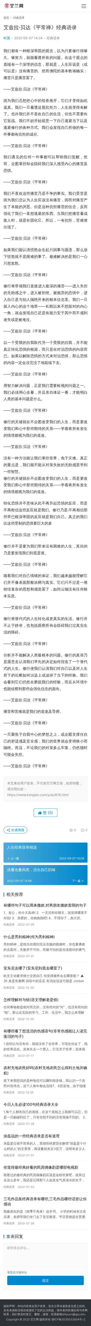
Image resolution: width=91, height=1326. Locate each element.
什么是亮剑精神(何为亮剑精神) (29, 936)
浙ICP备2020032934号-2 (68, 1319)
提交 (45, 1280)
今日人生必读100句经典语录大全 (31, 1104)
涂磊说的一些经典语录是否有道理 (32, 1136)
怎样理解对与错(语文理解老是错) (31, 999)
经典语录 (53, 38)
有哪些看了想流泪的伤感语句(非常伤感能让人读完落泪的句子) (45, 1033)
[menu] (84, 6)
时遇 (7, 38)
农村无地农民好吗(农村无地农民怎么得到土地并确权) (45, 1070)
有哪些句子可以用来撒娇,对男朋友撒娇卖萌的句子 (45, 905)
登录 (10, 1272)
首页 (6, 17)
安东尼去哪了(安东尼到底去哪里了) (33, 968)
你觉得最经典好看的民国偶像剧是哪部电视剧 (41, 1167)
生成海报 (17, 830)
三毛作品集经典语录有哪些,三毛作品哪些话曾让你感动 (45, 1201)
